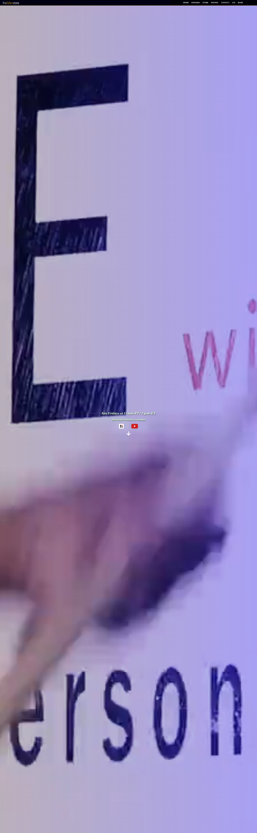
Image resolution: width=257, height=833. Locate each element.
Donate (214, 3)
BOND (240, 3)
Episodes (195, 3)
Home (186, 3)
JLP (233, 3)
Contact (225, 3)
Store (205, 3)
